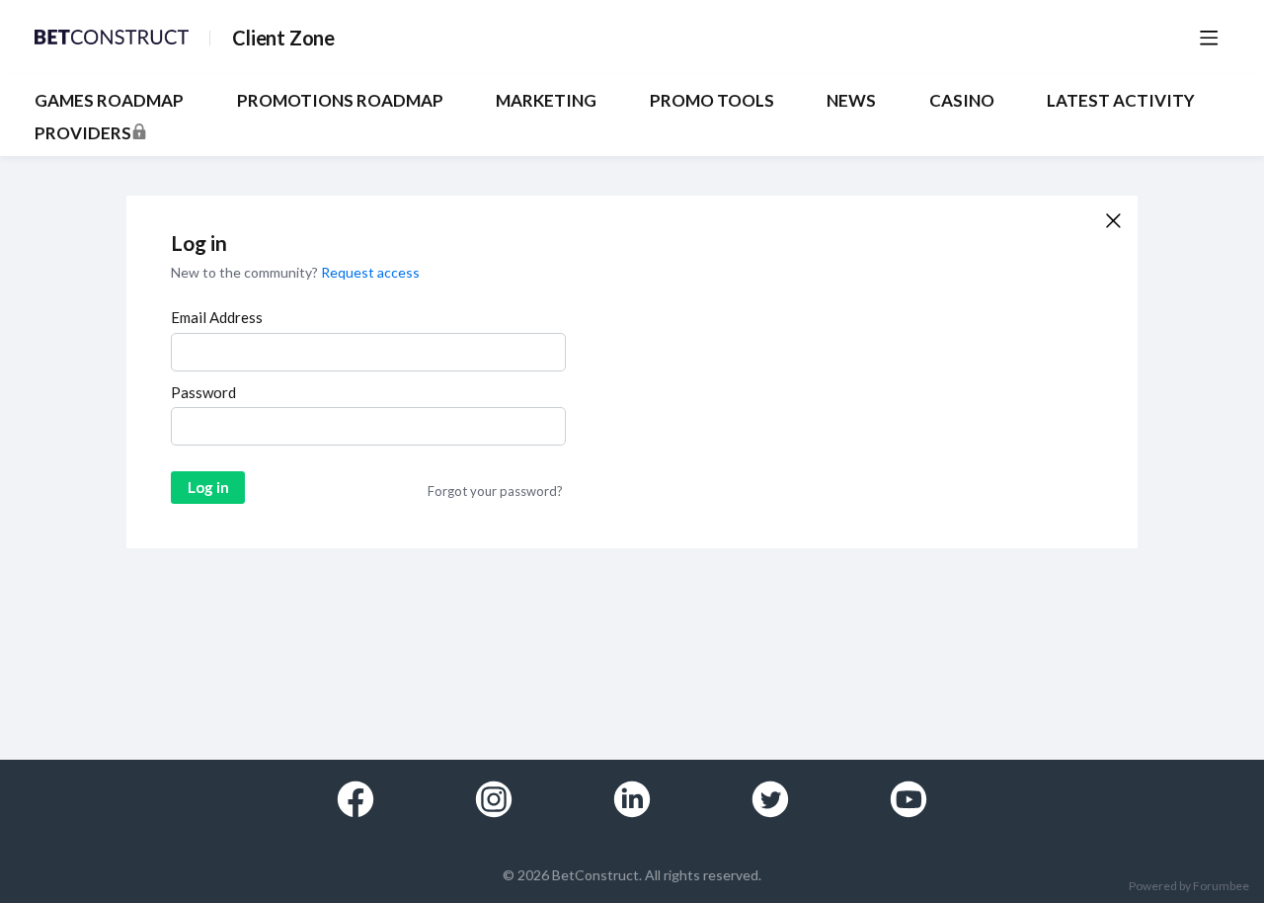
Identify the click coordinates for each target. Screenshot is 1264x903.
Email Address (217, 317)
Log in (208, 487)
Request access (370, 272)
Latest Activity (1121, 101)
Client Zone (283, 37)
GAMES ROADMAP (109, 101)
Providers (83, 133)
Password (203, 392)
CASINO (961, 101)
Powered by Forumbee (1189, 886)
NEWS (851, 101)
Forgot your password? (495, 491)
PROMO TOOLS (712, 101)
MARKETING (546, 101)
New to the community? (246, 272)
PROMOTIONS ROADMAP (340, 101)
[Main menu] (1208, 37)
